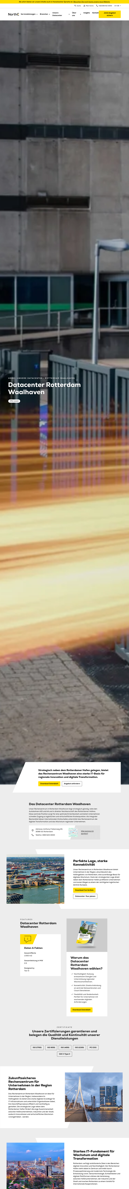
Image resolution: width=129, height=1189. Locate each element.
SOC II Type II (64, 1054)
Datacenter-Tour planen (85, 896)
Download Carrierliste (84, 890)
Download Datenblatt (49, 783)
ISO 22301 (79, 1047)
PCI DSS (93, 1047)
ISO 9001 (51, 1047)
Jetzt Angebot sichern (110, 14)
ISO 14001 (65, 1047)
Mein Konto (90, 6)
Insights (86, 13)
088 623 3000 (45, 835)
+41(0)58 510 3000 (105, 6)
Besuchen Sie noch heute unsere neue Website (91, 2)
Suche (79, 6)
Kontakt (95, 13)
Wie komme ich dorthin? (87, 832)
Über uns (74, 14)
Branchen (44, 14)
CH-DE (117, 6)
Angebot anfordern (72, 783)
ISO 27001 (37, 1047)
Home (11, 378)
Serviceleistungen (28, 14)
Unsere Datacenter (57, 14)
